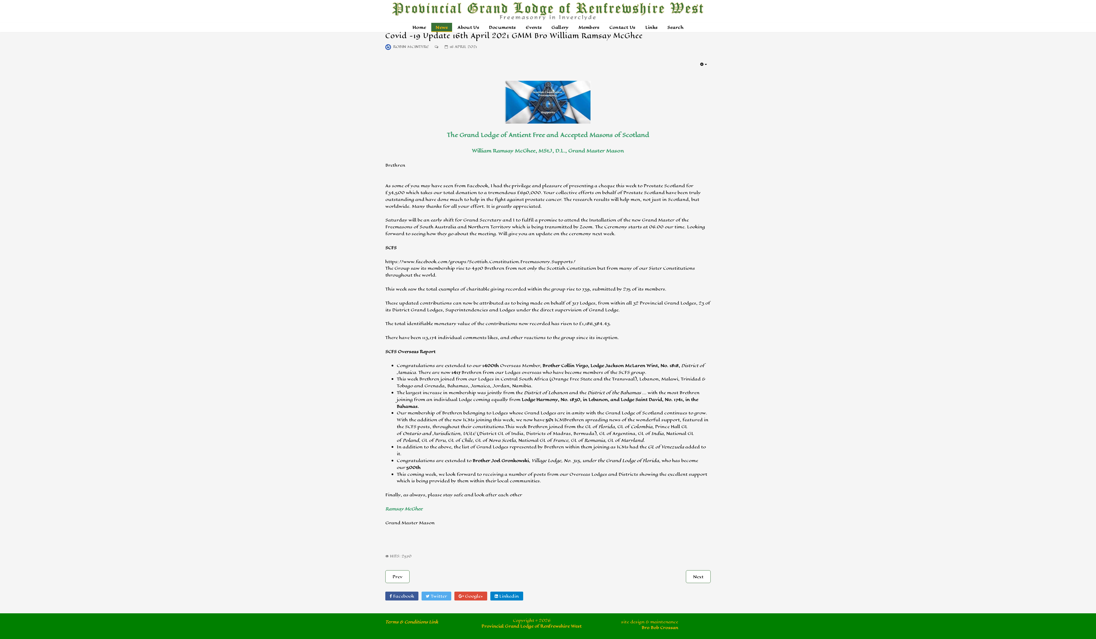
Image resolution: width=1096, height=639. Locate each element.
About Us (468, 27)
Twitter (438, 596)
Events (534, 27)
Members (589, 27)
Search (675, 27)
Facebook (403, 596)
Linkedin (508, 596)
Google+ (473, 596)
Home (419, 27)
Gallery (560, 27)
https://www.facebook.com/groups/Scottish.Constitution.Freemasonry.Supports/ (480, 261)
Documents (502, 27)
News (442, 27)
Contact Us (622, 27)
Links (651, 27)
